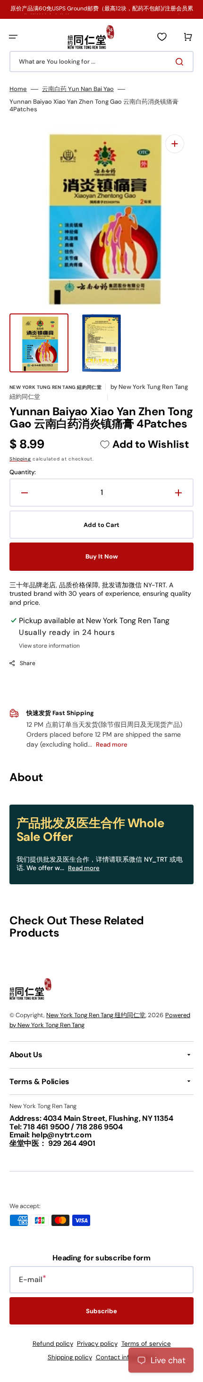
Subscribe (101, 1311)
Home (18, 89)
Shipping (20, 459)
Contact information (126, 1357)
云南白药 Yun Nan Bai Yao (78, 89)
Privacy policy (97, 1344)
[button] (13, 36)
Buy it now (101, 556)
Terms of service (146, 1344)
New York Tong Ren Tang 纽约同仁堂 (95, 1015)
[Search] (181, 61)
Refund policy (53, 1344)
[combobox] (101, 61)
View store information (49, 646)
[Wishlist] (162, 37)
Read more (84, 868)
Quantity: (22, 472)
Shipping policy (70, 1357)
